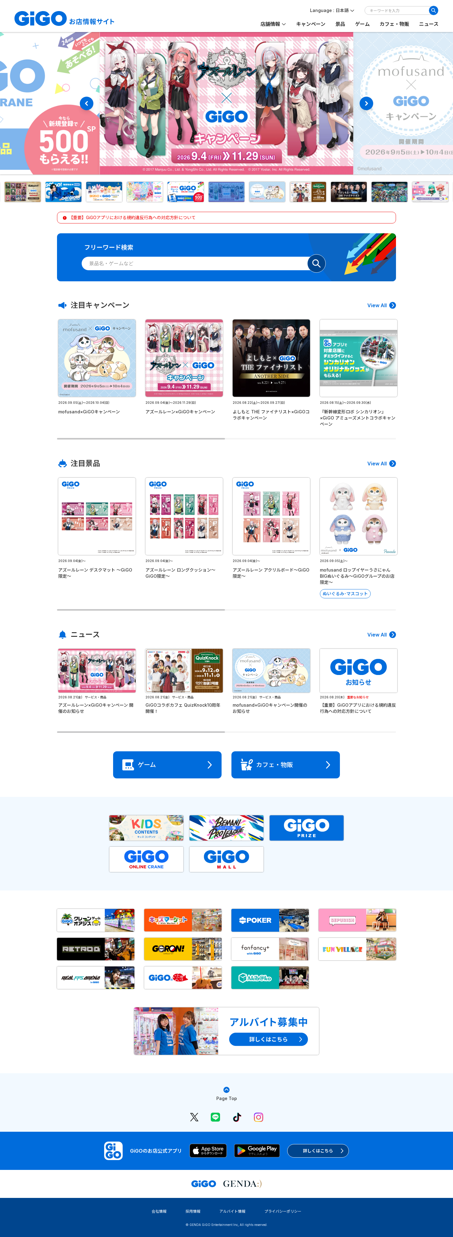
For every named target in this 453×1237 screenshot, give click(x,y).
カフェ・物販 (394, 24)
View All (377, 305)
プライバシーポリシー (282, 1211)
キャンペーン (310, 24)
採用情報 (193, 1211)
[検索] (434, 10)
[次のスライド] (366, 103)
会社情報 (159, 1211)
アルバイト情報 (232, 1211)
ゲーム (362, 24)
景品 (340, 24)
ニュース (429, 24)
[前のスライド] (86, 103)
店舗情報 (270, 24)
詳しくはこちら (318, 1150)
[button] (58, 192)
